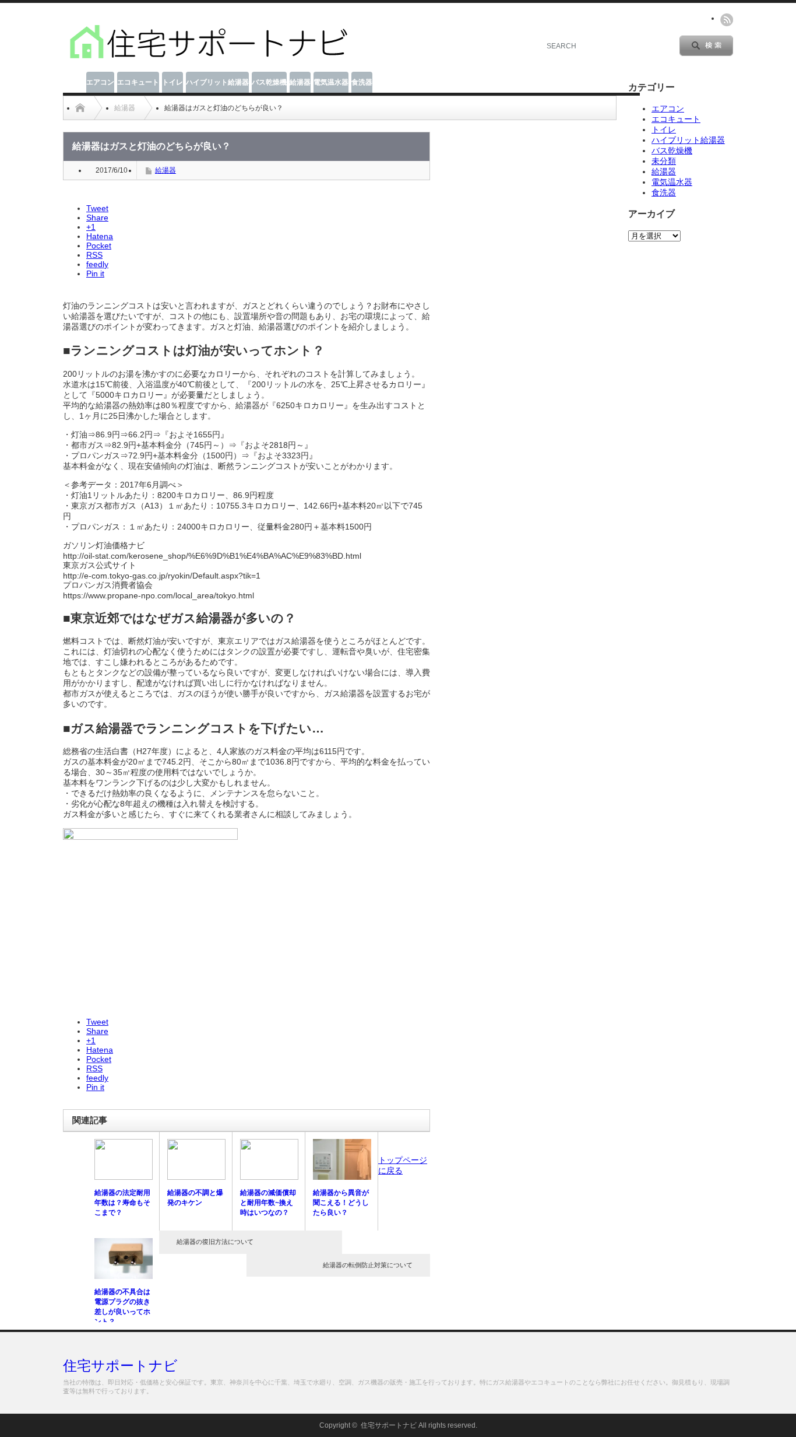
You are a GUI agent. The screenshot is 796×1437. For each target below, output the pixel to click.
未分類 (663, 161)
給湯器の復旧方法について (215, 1241)
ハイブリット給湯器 (217, 82)
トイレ (172, 82)
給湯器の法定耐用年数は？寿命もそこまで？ (122, 1203)
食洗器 (361, 82)
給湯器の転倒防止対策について (368, 1264)
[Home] (80, 108)
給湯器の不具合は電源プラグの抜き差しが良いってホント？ (122, 1307)
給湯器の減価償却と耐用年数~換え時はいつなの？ (268, 1203)
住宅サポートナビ (120, 1365)
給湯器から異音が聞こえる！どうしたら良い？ (341, 1203)
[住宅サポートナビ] (208, 58)
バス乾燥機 (269, 82)
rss (726, 19)
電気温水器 (331, 82)
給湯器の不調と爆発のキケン (195, 1198)
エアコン (100, 82)
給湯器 (300, 82)
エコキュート (138, 82)
